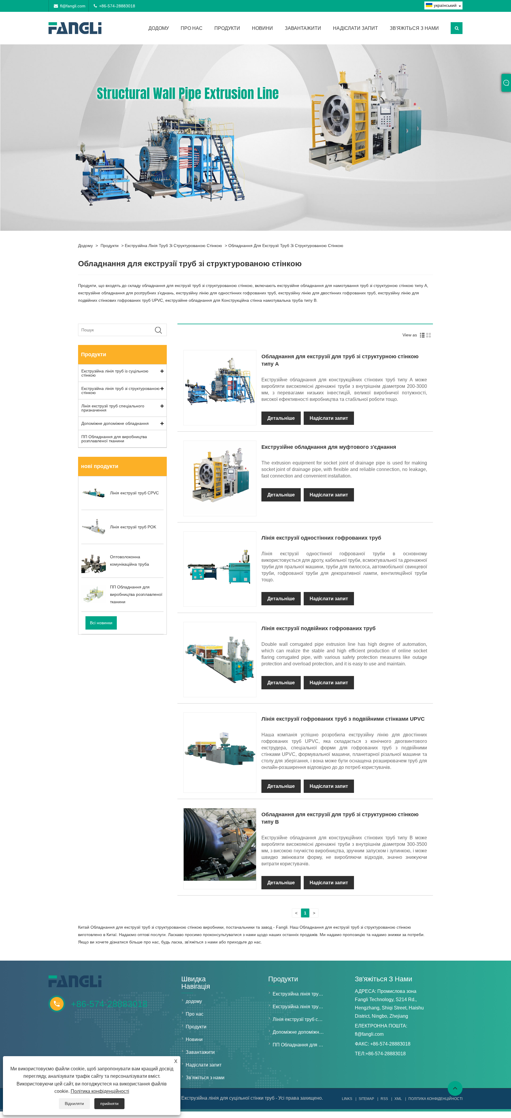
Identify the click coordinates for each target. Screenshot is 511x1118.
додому (158, 28)
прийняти (109, 1103)
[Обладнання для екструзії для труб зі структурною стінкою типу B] (220, 879)
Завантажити (303, 28)
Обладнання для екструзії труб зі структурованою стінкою (285, 245)
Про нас (192, 28)
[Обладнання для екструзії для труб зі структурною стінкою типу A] (220, 421)
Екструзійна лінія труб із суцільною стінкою (114, 373)
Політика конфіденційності (100, 1091)
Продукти (227, 28)
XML (398, 1099)
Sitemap (366, 1099)
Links (347, 1099)
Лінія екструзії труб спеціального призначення (112, 408)
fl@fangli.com (72, 6)
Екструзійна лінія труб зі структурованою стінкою (173, 245)
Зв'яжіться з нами (414, 28)
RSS (384, 1099)
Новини (262, 28)
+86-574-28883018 (117, 6)
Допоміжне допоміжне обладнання (115, 423)
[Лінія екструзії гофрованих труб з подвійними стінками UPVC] (220, 783)
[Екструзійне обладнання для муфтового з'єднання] (220, 512)
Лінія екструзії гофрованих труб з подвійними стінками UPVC (343, 719)
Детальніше (281, 418)
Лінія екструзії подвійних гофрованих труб (318, 628)
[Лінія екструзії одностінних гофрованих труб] (220, 602)
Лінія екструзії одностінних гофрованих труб (321, 538)
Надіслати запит (355, 28)
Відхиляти (74, 1103)
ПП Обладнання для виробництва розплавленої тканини (114, 438)
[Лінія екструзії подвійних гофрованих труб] (220, 693)
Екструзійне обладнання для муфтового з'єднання (328, 447)
